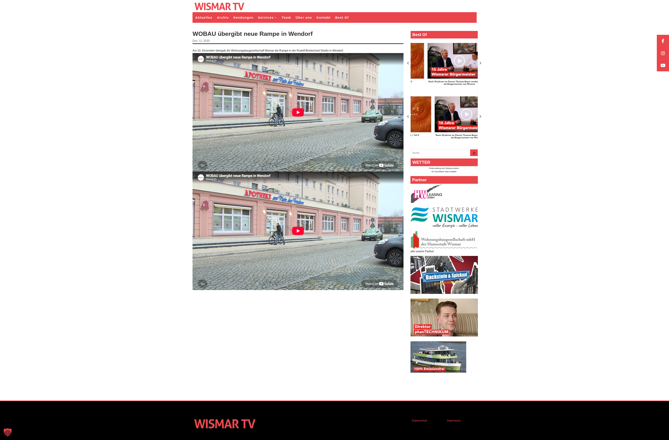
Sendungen (243, 17)
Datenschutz (419, 420)
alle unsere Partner (422, 251)
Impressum (454, 420)
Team (286, 17)
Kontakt (324, 17)
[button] (7, 432)
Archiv (223, 17)
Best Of (342, 17)
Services (266, 17)
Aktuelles (203, 17)
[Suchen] (474, 152)
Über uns (304, 17)
